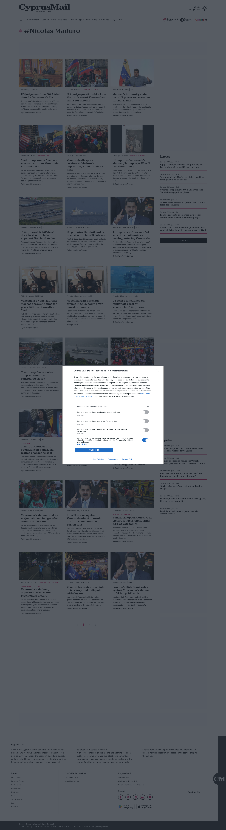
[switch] (145, 412)
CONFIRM (94, 450)
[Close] (158, 370)
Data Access (113, 459)
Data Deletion (98, 459)
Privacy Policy (128, 459)
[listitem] (113, 406)
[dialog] (113, 415)
